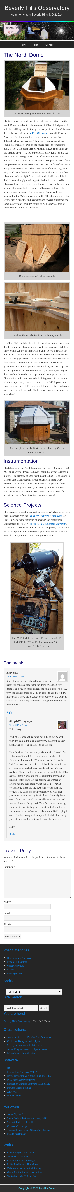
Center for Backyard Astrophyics (45, 515)
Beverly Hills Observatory (37, 8)
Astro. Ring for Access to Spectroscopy (27, 1049)
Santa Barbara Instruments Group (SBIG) (28, 1118)
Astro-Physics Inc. (16, 1114)
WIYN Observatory (40, 133)
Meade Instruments (16, 1133)
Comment (9, 866)
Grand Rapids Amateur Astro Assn (24, 1172)
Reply (9, 712)
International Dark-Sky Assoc (22, 1053)
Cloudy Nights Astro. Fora (20, 1152)
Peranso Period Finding (19, 1087)
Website (7, 924)
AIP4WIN (12, 1091)
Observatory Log (15, 965)
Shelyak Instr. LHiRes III (20, 1122)
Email (8, 913)
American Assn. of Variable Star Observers (29, 1037)
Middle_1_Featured (17, 961)
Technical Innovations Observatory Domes (28, 1129)
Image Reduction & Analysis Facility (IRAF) (30, 1075)
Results (10, 969)
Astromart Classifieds (18, 1156)
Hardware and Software (19, 957)
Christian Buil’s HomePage (21, 1160)
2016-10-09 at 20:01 (15, 676)
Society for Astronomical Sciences (24, 1045)
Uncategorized (14, 973)
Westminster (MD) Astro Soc (22, 1176)
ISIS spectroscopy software (21, 1079)
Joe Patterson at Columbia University (47, 523)
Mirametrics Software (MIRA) (22, 1072)
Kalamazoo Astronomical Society (24, 1168)
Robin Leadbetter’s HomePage (22, 1164)
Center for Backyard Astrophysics (24, 1041)
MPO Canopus (14, 1095)
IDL (9, 1068)
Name (7, 901)
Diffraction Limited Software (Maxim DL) (29, 1083)
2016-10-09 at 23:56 (18, 724)
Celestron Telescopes (17, 1126)
